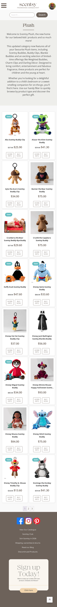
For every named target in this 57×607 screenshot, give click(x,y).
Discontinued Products (27, 552)
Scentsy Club (27, 534)
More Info (9, 155)
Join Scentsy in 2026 (28, 538)
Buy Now (19, 155)
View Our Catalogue (28, 530)
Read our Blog (28, 547)
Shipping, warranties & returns (27, 543)
